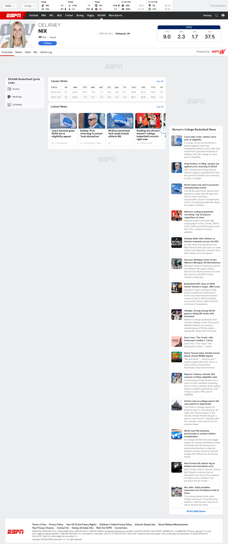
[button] (216, 15)
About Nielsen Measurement (173, 524)
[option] (63, 129)
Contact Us (63, 528)
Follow (47, 43)
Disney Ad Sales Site (82, 528)
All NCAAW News (196, 511)
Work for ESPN (104, 528)
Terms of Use (39, 524)
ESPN (13, 15)
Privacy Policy (56, 524)
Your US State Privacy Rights (81, 524)
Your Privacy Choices (43, 528)
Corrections (121, 528)
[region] (112, 92)
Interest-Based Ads (145, 524)
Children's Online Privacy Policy (115, 524)
